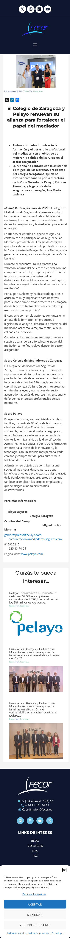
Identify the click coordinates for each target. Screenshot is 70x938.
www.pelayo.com (32, 554)
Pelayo (26, 91)
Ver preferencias (35, 925)
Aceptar (35, 904)
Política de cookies (16, 933)
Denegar (35, 915)
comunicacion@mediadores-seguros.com (35, 539)
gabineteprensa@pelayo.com (22, 535)
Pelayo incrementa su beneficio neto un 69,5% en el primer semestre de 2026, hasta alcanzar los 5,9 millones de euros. (33, 597)
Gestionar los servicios (34, 894)
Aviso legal (57, 933)
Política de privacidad (39, 933)
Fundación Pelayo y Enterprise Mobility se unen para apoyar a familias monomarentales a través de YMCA (34, 653)
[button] (64, 870)
